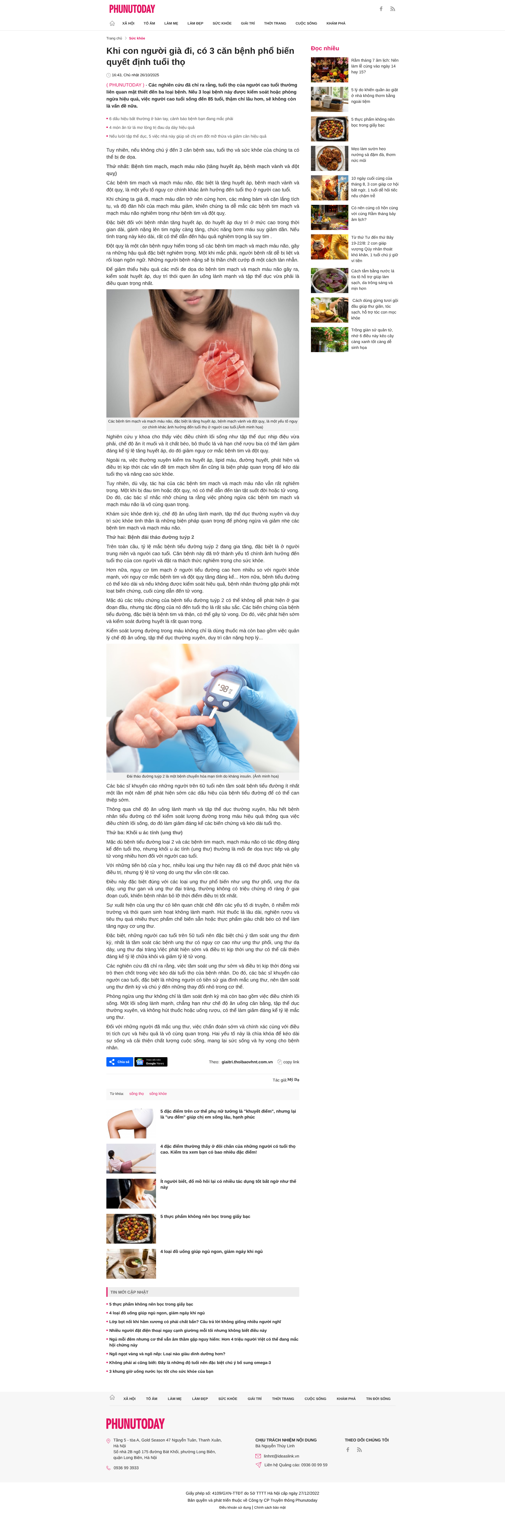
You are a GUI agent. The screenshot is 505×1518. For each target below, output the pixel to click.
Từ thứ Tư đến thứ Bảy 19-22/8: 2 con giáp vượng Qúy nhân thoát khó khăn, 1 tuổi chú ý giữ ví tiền (374, 249)
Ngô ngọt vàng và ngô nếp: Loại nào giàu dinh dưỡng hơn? (167, 1353)
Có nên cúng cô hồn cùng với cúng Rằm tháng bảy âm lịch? (374, 213)
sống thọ (136, 1093)
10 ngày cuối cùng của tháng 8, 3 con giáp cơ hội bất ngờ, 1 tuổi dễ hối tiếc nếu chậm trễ (375, 187)
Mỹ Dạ (293, 1080)
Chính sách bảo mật (270, 1507)
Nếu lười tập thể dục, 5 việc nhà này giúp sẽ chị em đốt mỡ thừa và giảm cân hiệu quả (188, 136)
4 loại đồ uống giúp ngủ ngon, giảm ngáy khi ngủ (211, 1251)
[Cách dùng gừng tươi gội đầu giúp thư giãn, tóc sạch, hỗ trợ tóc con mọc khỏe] (329, 310)
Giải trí (248, 23)
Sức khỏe (222, 23)
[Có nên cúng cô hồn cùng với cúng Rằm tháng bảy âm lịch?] (329, 217)
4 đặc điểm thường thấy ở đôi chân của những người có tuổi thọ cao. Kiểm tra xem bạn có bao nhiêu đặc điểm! (227, 1149)
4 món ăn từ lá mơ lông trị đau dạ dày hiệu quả (152, 127)
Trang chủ (114, 38)
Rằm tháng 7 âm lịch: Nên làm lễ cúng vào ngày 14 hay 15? (375, 66)
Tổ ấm (149, 23)
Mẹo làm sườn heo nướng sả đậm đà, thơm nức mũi (373, 154)
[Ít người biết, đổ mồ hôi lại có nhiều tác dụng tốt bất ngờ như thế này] (131, 1194)
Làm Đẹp (195, 23)
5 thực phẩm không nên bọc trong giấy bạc (205, 1216)
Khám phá (335, 23)
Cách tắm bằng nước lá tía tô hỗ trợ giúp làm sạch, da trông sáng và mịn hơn (372, 280)
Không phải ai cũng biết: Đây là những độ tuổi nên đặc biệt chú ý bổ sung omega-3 (190, 1362)
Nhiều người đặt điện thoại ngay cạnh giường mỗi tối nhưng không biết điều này (188, 1330)
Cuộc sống (306, 23)
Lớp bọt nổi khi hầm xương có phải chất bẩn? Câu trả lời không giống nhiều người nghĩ (195, 1321)
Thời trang (275, 23)
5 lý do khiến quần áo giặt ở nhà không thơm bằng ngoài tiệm (374, 95)
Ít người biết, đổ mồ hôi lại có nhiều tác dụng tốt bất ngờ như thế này (228, 1184)
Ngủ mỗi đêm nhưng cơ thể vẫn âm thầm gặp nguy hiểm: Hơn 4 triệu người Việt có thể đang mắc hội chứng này (203, 1342)
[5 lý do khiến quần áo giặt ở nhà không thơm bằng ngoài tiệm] (329, 99)
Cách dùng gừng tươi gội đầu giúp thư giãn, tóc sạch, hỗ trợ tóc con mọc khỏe (374, 309)
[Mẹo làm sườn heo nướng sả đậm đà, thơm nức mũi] (329, 158)
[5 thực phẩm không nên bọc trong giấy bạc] (131, 1229)
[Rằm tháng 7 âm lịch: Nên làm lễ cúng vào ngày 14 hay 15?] (329, 69)
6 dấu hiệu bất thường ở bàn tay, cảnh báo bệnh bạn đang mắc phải (171, 118)
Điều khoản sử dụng (235, 1507)
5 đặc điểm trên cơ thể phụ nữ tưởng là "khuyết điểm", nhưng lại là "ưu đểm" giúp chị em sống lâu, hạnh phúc (228, 1114)
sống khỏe (158, 1093)
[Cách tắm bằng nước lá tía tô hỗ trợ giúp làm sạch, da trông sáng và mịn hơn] (329, 280)
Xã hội (128, 23)
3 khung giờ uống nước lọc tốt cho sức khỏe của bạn (161, 1371)
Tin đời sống (378, 1399)
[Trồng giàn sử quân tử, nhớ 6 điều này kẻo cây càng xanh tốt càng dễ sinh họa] (329, 339)
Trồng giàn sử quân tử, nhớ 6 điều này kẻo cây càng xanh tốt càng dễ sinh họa (372, 339)
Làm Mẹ (171, 23)
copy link (291, 1062)
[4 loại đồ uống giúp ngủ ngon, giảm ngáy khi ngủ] (131, 1264)
